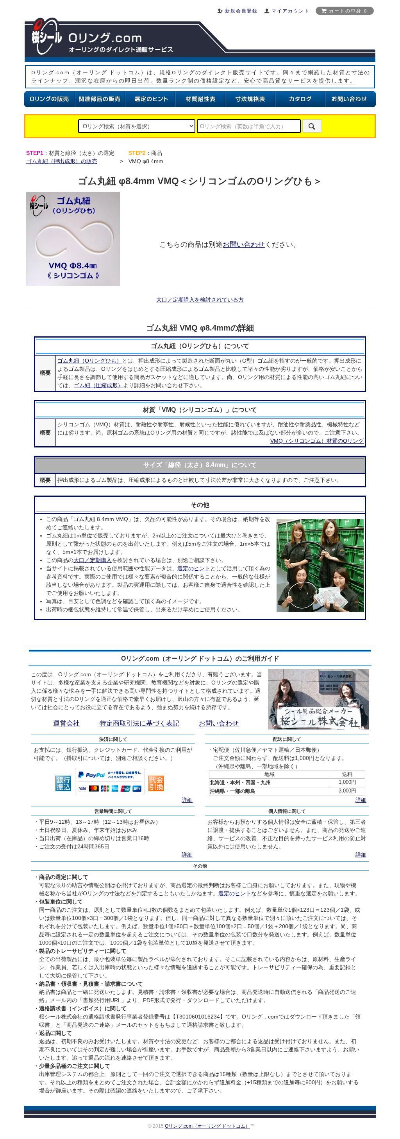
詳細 (187, 800)
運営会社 (66, 723)
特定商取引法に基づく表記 (139, 723)
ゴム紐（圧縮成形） (98, 385)
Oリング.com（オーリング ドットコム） (207, 1126)
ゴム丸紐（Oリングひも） (89, 361)
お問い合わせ (244, 244)
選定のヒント (193, 568)
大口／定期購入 (92, 560)
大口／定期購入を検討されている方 (200, 299)
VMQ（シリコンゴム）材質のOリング (317, 441)
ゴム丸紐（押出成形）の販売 (61, 161)
